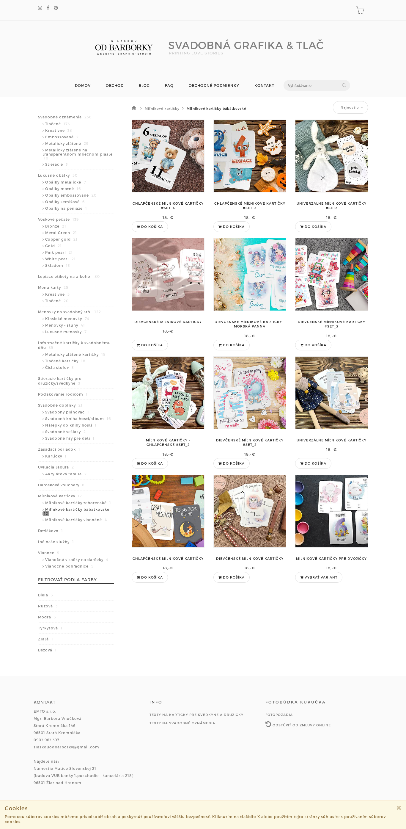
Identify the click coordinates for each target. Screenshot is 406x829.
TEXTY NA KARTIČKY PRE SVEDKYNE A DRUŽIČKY (196, 715)
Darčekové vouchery (61, 485)
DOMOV (83, 85)
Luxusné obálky (58, 175)
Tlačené (57, 124)
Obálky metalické (65, 182)
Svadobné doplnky (60, 405)
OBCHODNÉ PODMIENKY (214, 85)
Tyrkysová (50, 628)
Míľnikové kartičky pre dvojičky (331, 558)
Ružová (48, 606)
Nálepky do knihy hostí (71, 425)
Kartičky (56, 456)
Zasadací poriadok (59, 449)
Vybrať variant (320, 577)
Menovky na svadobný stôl (69, 312)
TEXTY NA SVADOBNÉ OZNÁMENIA (182, 723)
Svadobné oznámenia (65, 117)
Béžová (47, 650)
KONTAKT (264, 85)
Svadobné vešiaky (65, 432)
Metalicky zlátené (67, 143)
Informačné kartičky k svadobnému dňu (74, 345)
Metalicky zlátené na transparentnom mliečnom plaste (78, 154)
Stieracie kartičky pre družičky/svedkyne (59, 380)
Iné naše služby (56, 542)
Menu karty (53, 287)
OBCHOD (115, 85)
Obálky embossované (71, 195)
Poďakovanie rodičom (63, 394)
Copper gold (61, 239)
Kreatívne (58, 130)
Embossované (62, 137)
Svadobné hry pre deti (70, 438)
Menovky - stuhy (65, 325)
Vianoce (48, 553)
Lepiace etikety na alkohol (69, 276)
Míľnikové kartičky (60, 496)
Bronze (55, 226)
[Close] (399, 808)
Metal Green (61, 233)
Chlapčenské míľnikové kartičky (168, 558)
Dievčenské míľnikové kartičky (168, 322)
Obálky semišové (65, 202)
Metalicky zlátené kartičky (75, 354)
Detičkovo (50, 531)
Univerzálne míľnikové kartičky (331, 440)
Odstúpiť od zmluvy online (301, 725)
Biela (45, 595)
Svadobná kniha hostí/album (78, 418)
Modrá (47, 617)
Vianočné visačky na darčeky (76, 559)
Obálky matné (63, 189)
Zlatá (45, 639)
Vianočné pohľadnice (69, 566)
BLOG (144, 85)
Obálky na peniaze (66, 208)
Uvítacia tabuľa (56, 467)
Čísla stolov (59, 367)
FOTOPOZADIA (279, 715)
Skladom (57, 265)
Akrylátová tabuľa (66, 474)
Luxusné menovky (66, 332)
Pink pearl (59, 252)
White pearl (60, 259)
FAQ (169, 85)
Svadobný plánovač (67, 412)
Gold (53, 246)
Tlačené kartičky (65, 361)
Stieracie (56, 164)
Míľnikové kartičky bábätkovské (76, 511)
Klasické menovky (67, 318)
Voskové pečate (58, 219)
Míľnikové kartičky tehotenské (78, 503)
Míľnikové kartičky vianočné (76, 520)
